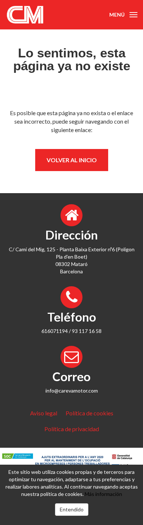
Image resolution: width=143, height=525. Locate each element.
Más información (103, 494)
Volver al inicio (72, 159)
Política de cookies (89, 412)
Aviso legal (43, 412)
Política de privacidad (71, 428)
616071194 (54, 331)
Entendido (72, 509)
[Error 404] (36, 15)
